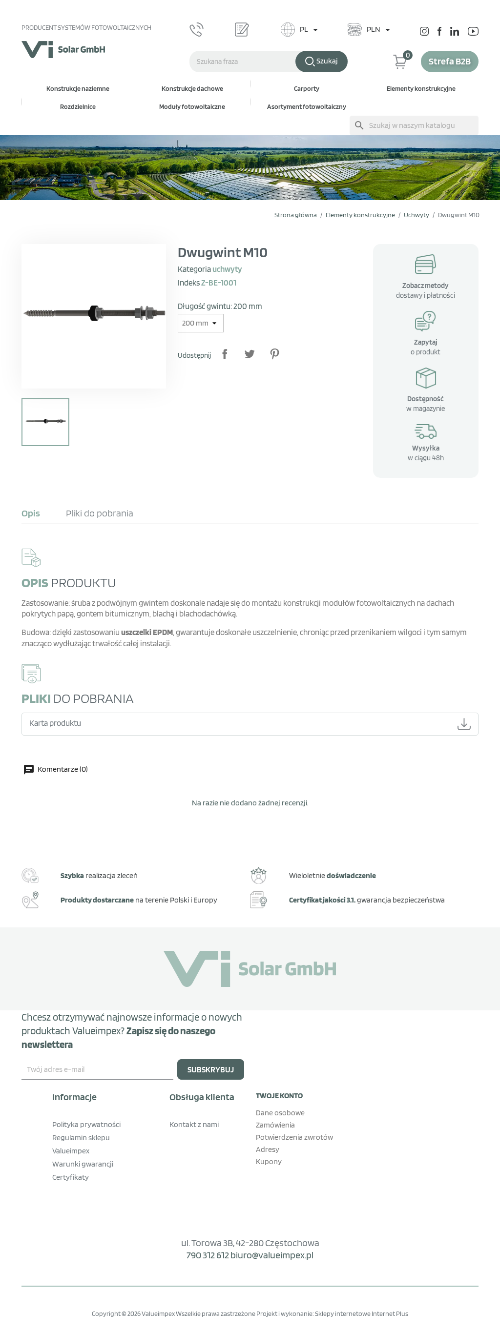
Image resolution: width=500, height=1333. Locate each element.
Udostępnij (224, 354)
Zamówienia (275, 1124)
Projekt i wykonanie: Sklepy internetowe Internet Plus (332, 1313)
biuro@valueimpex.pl (271, 1255)
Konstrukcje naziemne (77, 88)
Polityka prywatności (86, 1124)
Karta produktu (55, 723)
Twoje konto (279, 1095)
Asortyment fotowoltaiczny (306, 106)
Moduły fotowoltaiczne (192, 106)
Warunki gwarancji (82, 1164)
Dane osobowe (280, 1112)
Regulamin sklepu (81, 1137)
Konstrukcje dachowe (192, 88)
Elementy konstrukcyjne (421, 88)
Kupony (269, 1161)
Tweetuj (249, 354)
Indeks (189, 282)
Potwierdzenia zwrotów (294, 1137)
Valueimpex (70, 1150)
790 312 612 (208, 1255)
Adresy (267, 1149)
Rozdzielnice (78, 106)
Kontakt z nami (194, 1124)
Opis (30, 513)
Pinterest (274, 354)
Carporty (306, 88)
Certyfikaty (70, 1177)
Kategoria (194, 269)
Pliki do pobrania (99, 513)
